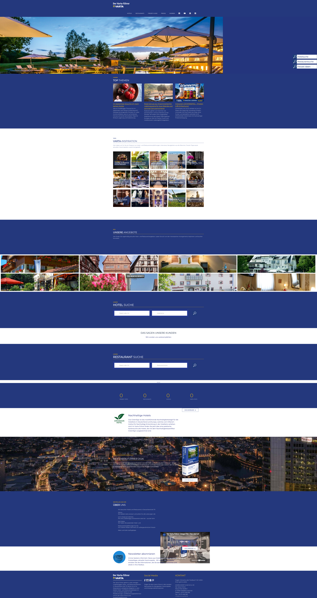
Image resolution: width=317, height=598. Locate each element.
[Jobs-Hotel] (122, 190)
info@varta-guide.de (181, 596)
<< (158, 382)
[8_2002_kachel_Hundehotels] (176, 152)
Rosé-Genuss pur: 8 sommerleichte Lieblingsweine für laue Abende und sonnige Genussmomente (158, 106)
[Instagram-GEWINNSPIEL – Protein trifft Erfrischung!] (189, 93)
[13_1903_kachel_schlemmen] (195, 171)
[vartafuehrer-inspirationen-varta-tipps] (195, 152)
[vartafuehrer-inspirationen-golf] (176, 190)
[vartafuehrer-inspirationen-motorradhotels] (195, 190)
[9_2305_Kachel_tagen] (158, 171)
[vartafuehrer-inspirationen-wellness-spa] (158, 190)
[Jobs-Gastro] (140, 190)
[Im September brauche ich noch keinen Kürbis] (127, 93)
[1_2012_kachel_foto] (122, 152)
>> (159, 382)
